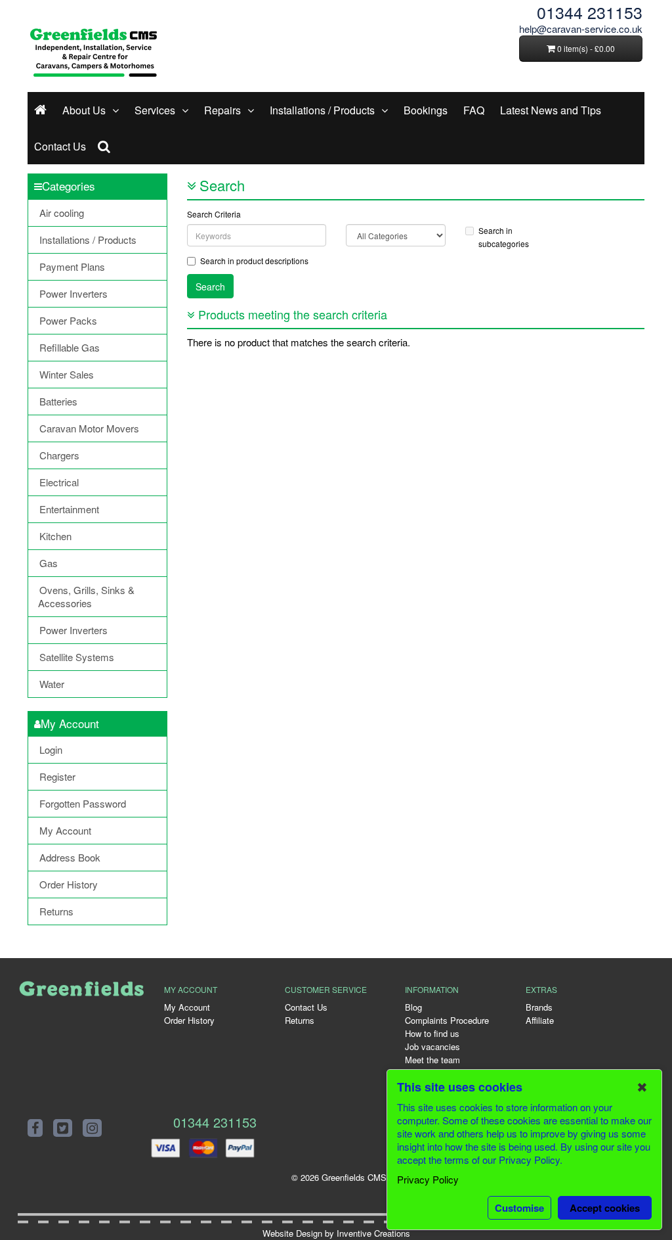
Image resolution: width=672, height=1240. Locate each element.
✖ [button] (642, 1087)
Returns (56, 911)
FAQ (473, 110)
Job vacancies (432, 1046)
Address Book (69, 857)
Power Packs (68, 320)
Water (51, 684)
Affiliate (540, 1020)
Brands (539, 1007)
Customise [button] (519, 1208)
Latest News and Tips (550, 110)
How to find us (432, 1033)
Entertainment (69, 509)
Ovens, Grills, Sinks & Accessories (86, 596)
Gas (48, 563)
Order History (68, 884)
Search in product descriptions (254, 260)
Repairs (222, 110)
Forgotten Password (82, 803)
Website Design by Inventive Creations (336, 1233)
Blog (413, 1007)
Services (155, 110)
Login (50, 749)
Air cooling (61, 212)
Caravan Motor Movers (89, 428)
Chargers (59, 455)
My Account (65, 830)
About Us (84, 110)
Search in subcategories (503, 237)
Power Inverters (73, 293)
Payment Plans (72, 266)
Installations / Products (322, 110)
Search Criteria (214, 213)
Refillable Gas (69, 347)
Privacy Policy (428, 1179)
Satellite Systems (76, 657)
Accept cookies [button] (605, 1208)
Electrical (59, 482)
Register (57, 776)
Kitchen (55, 536)
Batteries (58, 401)
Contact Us (60, 146)
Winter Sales (66, 374)
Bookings (426, 110)
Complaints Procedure (447, 1020)
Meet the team (432, 1059)
